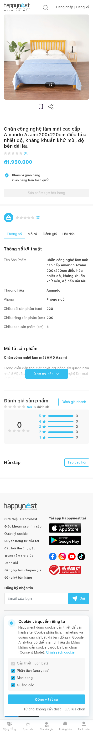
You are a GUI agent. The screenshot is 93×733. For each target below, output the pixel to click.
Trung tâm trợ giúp (18, 555)
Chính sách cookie (60, 652)
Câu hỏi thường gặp (19, 548)
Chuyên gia (46, 729)
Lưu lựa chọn (75, 709)
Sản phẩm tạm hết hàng (46, 193)
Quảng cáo (25, 685)
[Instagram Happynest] (62, 556)
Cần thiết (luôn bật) (32, 663)
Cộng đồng (9, 729)
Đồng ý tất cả (46, 699)
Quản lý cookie (16, 534)
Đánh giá (11, 563)
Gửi (82, 598)
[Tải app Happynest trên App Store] (65, 528)
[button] (41, 106)
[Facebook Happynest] (53, 556)
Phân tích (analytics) (33, 671)
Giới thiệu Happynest (20, 519)
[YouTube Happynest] (72, 556)
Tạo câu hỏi (76, 462)
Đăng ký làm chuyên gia (22, 570)
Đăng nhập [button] (64, 7)
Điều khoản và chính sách (23, 526)
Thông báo (65, 729)
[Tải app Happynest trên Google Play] (65, 540)
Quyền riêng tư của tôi (21, 541)
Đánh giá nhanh (74, 402)
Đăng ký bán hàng (18, 577)
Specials (28, 729)
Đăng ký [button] (82, 7)
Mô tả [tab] (32, 234)
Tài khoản (84, 729)
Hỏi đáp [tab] (68, 234)
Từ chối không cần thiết (42, 709)
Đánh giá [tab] (50, 234)
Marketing (25, 678)
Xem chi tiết (43, 374)
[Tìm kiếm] (45, 7)
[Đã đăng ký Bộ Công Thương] (65, 569)
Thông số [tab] (14, 234)
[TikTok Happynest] (81, 556)
